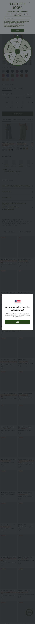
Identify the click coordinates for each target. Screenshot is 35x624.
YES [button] (17, 322)
